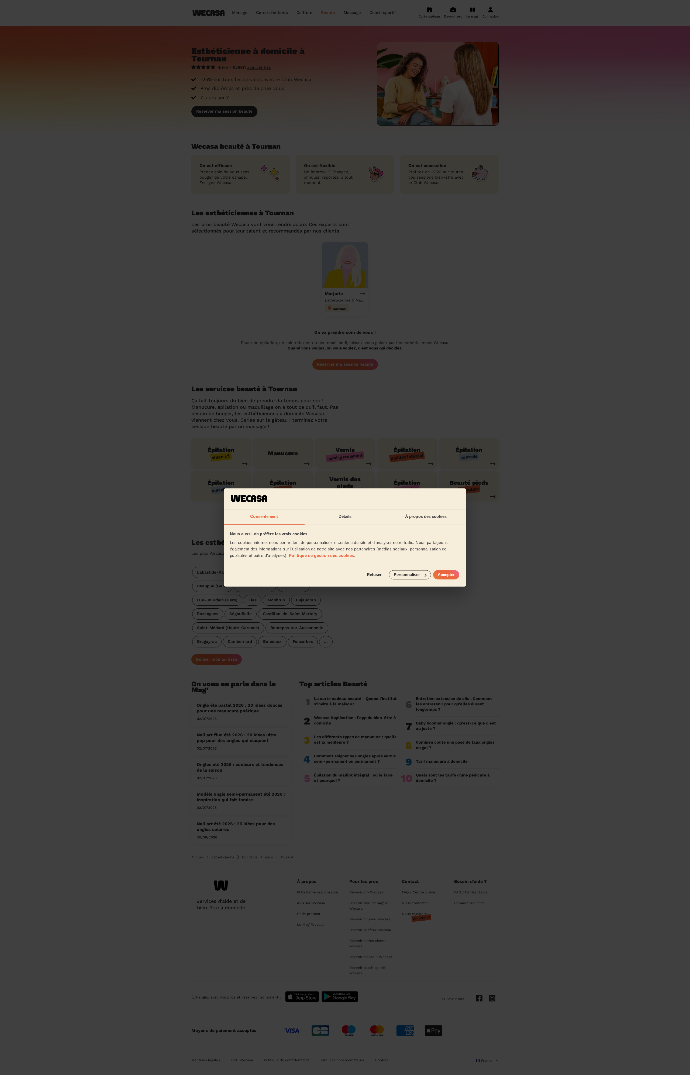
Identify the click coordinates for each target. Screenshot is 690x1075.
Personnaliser (407, 575)
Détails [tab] (345, 516)
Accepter (446, 575)
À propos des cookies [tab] (426, 516)
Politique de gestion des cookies (321, 555)
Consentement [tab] (264, 516)
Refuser (374, 575)
